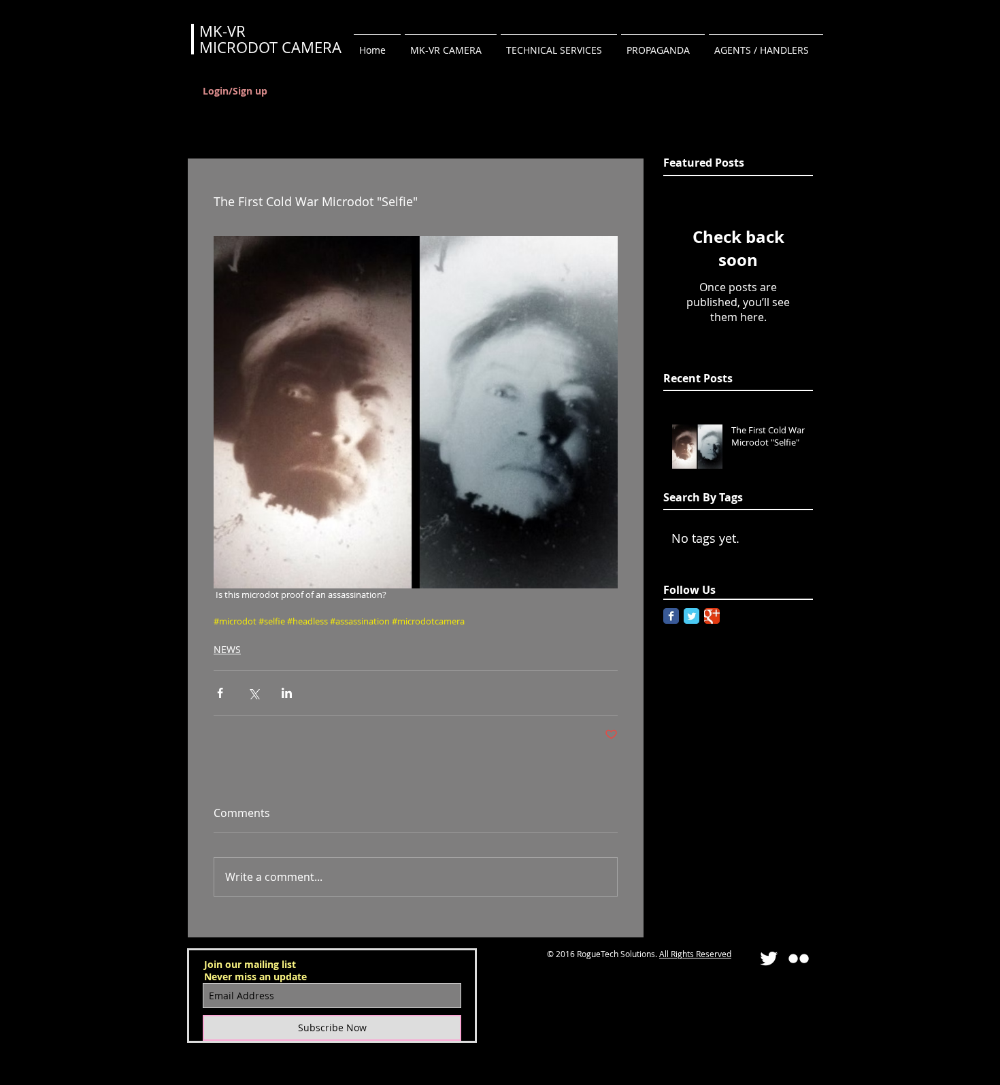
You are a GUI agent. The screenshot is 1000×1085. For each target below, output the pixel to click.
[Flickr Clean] (798, 958)
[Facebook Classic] (671, 616)
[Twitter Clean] (769, 958)
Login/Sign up (235, 90)
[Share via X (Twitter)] (253, 692)
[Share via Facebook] (220, 692)
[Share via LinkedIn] (286, 692)
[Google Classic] (712, 616)
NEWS (227, 649)
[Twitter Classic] (691, 616)
